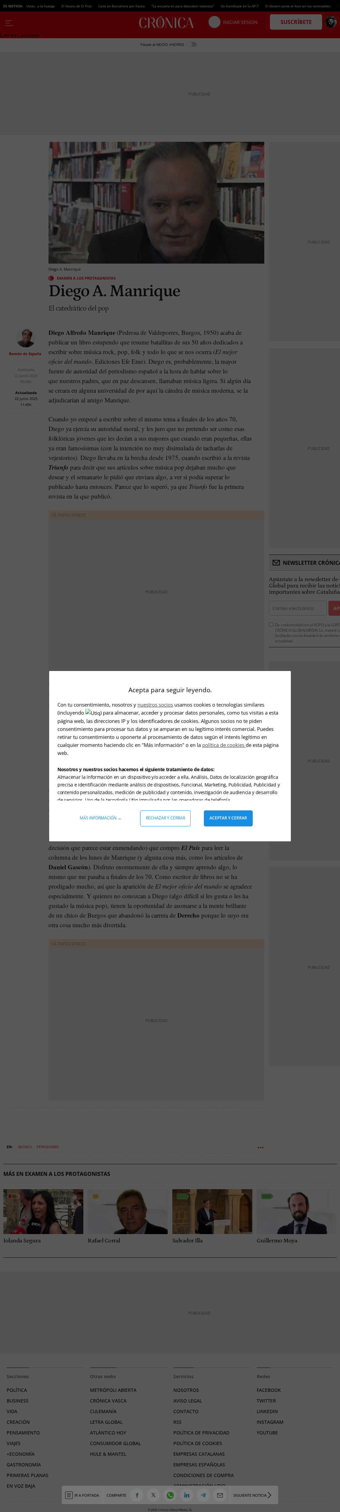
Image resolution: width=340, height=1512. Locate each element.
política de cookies (224, 745)
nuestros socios (155, 704)
